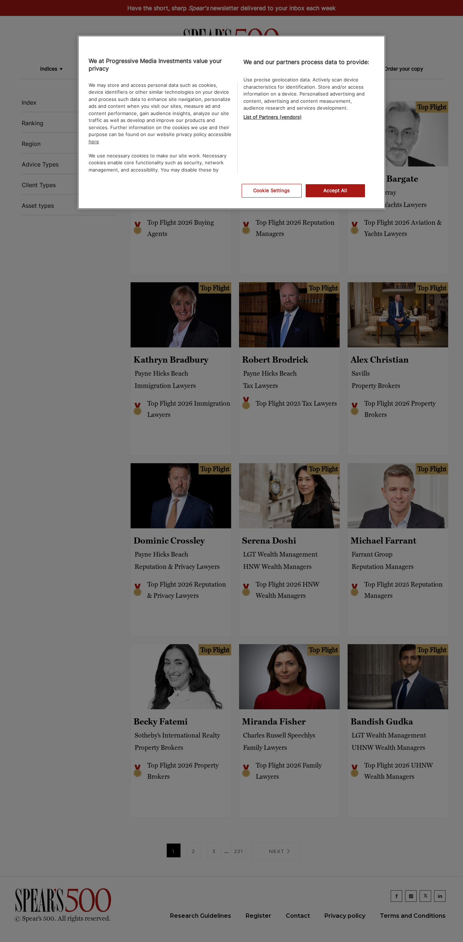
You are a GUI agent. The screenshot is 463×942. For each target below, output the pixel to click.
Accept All (335, 190)
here (94, 141)
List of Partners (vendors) (272, 117)
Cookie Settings (271, 190)
